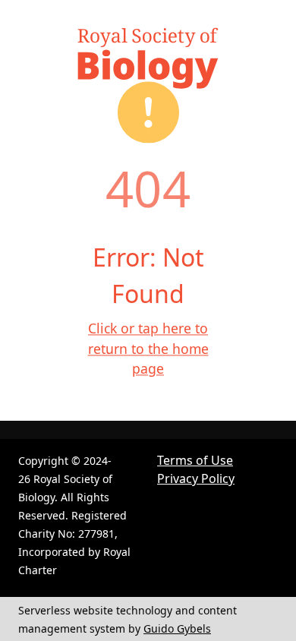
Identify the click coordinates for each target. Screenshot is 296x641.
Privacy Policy (196, 478)
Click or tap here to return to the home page (148, 349)
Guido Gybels (177, 628)
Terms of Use (195, 460)
